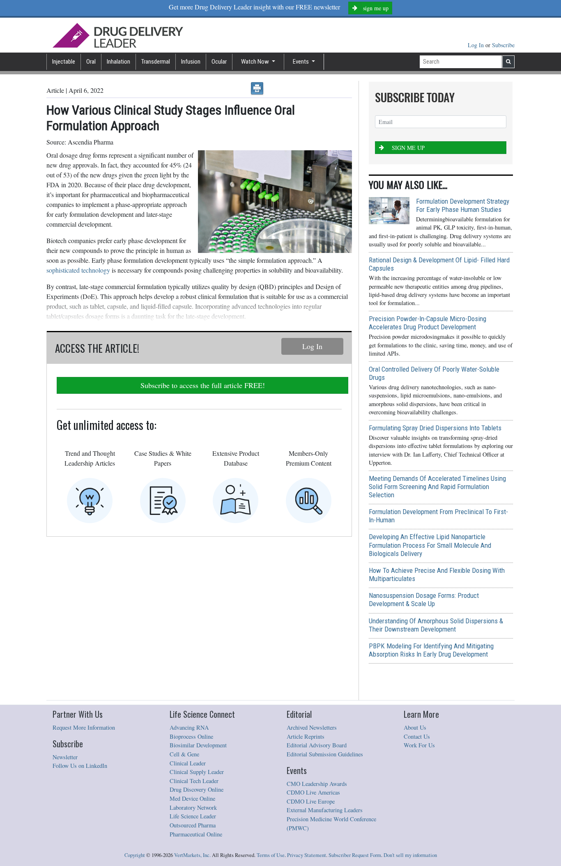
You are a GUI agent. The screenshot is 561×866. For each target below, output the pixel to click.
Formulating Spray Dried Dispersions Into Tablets (435, 428)
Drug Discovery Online (196, 789)
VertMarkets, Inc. (192, 855)
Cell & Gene (184, 754)
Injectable (63, 61)
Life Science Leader (193, 816)
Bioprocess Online (191, 736)
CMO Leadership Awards (317, 784)
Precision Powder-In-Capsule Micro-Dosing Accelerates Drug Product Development (427, 323)
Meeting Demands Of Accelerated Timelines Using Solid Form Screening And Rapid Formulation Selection (437, 486)
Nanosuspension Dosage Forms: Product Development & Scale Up (424, 599)
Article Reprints (305, 736)
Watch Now (255, 61)
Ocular (219, 61)
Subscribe (503, 45)
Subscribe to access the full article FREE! (202, 385)
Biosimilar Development (198, 745)
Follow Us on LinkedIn (80, 766)
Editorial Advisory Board (317, 745)
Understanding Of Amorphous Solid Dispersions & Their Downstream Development (436, 625)
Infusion (190, 61)
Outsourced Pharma (193, 825)
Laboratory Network (193, 807)
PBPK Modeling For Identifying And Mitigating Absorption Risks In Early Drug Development (431, 650)
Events (301, 61)
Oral (91, 61)
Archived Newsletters (312, 727)
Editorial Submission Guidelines (325, 754)
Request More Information (84, 727)
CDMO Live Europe (311, 801)
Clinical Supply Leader (197, 772)
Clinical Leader (188, 763)
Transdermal (155, 61)
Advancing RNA (189, 727)
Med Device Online (192, 798)
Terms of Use (271, 855)
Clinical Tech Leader (194, 781)
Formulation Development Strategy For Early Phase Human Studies (462, 205)
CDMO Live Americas (313, 792)
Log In (476, 45)
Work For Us (419, 745)
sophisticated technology (78, 270)
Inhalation (118, 61)
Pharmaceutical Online (196, 834)
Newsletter (65, 757)
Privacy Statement (306, 855)
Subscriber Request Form (355, 855)
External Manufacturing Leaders (325, 810)
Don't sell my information (410, 855)
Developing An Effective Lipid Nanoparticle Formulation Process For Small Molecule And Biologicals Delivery (430, 545)
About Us (415, 727)
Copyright (134, 855)
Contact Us (417, 736)
